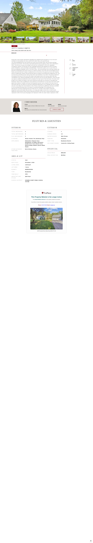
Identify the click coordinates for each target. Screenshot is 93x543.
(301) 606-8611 (51, 105)
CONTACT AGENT (57, 109)
